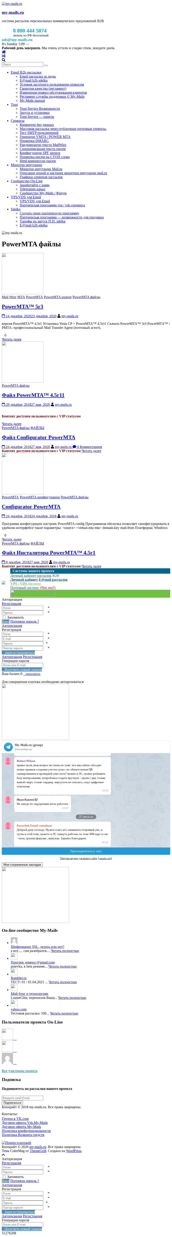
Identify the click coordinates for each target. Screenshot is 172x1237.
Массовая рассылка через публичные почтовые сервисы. (63, 129)
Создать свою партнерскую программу (49, 213)
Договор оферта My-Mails (21, 1127)
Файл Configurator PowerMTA (38, 437)
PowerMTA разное (58, 297)
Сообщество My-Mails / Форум (43, 193)
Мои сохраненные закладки (22, 864)
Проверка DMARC (34, 141)
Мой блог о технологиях (29, 994)
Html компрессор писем (38, 161)
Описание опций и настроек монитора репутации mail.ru (63, 173)
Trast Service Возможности (40, 108)
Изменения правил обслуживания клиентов (53, 92)
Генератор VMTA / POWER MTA (45, 137)
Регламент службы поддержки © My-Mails (52, 96)
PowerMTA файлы (86, 297)
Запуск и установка (34, 112)
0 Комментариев (89, 447)
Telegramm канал (32, 189)
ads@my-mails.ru (17, 39)
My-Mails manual (32, 100)
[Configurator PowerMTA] (22, 493)
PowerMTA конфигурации (40, 497)
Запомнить (15, 617)
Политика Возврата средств (23, 1135)
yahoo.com (18, 1009)
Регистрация (11, 603)
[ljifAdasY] (9, 1063)
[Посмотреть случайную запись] (3, 56)
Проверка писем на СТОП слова (45, 157)
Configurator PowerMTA (31, 507)
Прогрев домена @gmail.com (33, 962)
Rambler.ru (18, 978)
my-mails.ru (13, 12)
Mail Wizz (9, 297)
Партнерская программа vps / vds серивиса (52, 205)
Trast (14, 104)
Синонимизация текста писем (43, 149)
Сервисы (17, 121)
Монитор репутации (26, 165)
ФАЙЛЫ (37, 428)
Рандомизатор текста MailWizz (43, 145)
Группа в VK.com (15, 1119)
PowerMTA (34, 297)
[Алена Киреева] (9, 1051)
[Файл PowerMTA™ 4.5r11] (22, 381)
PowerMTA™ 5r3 (22, 306)
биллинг (25, 584)
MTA (21, 297)
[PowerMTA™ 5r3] (22, 293)
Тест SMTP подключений (39, 133)
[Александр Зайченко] (9, 1038)
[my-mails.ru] (4, 52)
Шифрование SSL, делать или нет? (37, 947)
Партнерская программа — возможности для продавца (62, 217)
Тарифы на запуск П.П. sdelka (42, 221)
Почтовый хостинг (25, 588)
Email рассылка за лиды (38, 76)
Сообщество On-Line (27, 181)
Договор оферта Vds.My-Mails (25, 1123)
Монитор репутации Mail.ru (41, 169)
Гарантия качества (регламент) (43, 88)
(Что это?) (47, 588)
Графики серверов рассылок (41, 177)
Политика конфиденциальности (26, 1131)
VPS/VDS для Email (26, 197)
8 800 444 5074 (30, 31)
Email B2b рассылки (26, 72)
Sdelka (15, 209)
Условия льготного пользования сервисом (52, 84)
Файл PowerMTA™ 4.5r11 (33, 395)
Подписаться (12, 1102)
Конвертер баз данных (37, 125)
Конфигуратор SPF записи (40, 153)
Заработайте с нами (34, 185)
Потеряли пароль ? (24, 621)
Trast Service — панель (37, 116)
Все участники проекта (19, 1071)
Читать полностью (65, 951)
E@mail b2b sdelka (33, 80)
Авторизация (12, 626)
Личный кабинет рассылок (31, 575)
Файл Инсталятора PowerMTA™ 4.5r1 (48, 553)
